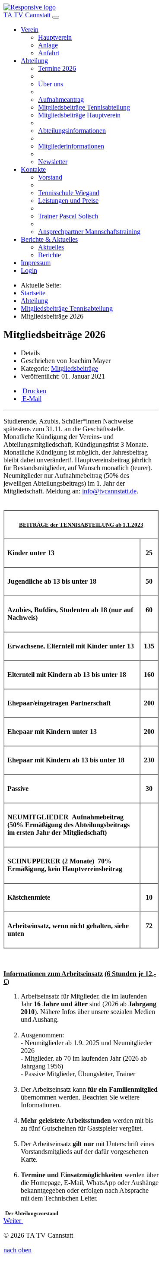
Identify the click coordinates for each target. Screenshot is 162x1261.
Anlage (48, 45)
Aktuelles (51, 247)
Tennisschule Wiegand (68, 192)
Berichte (49, 255)
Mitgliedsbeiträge (74, 368)
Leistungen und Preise (68, 200)
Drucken (33, 391)
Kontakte (33, 169)
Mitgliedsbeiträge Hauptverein (79, 115)
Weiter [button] (13, 1220)
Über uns (50, 84)
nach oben (17, 1250)
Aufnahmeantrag (61, 99)
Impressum (36, 262)
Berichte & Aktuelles (49, 239)
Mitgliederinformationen (71, 146)
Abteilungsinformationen (72, 130)
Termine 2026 (57, 68)
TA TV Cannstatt (27, 15)
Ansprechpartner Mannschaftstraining (89, 231)
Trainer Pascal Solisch (68, 216)
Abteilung (34, 60)
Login (29, 270)
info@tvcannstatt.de (109, 491)
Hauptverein (55, 37)
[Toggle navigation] (55, 17)
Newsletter (52, 161)
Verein (29, 29)
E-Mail (31, 398)
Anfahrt (48, 53)
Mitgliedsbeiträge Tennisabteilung (84, 107)
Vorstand (50, 177)
